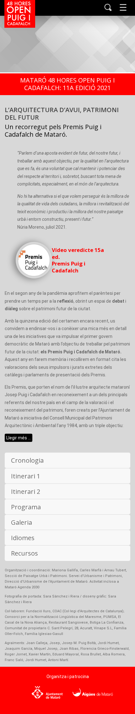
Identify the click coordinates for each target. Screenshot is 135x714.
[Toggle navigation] (123, 7)
